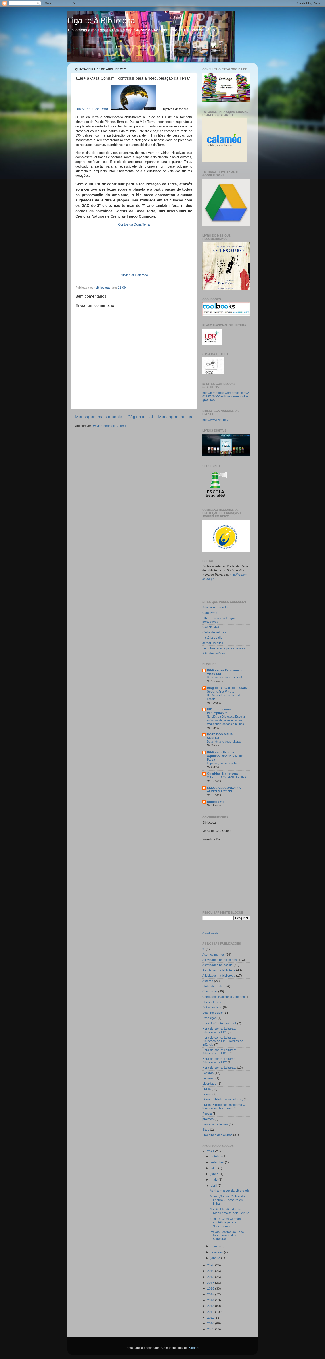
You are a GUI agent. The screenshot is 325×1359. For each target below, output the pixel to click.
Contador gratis (210, 933)
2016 (211, 1288)
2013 (211, 1306)
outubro (216, 1156)
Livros (206, 1089)
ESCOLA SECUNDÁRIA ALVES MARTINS (224, 789)
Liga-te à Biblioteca (101, 20)
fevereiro (217, 1252)
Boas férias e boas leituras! (224, 677)
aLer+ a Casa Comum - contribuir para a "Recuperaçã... (226, 1222)
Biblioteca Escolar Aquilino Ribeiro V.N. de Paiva (225, 756)
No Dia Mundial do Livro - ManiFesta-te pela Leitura (229, 1211)
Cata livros (209, 612)
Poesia (207, 1113)
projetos (208, 1119)
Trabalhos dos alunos (217, 1135)
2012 (211, 1312)
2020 (211, 1265)
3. (203, 949)
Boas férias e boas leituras (224, 741)
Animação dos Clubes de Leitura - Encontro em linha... (227, 1200)
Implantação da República (223, 763)
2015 (211, 1294)
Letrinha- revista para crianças (223, 648)
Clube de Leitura (214, 986)
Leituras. (208, 1078)
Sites (205, 1129)
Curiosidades (211, 1002)
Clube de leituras (214, 632)
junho (215, 1174)
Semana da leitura (215, 1124)
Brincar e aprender (215, 607)
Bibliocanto (215, 801)
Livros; (207, 1094)
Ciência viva (210, 627)
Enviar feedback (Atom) (109, 425)
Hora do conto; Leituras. (219, 1067)
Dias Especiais (212, 1012)
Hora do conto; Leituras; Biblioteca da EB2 (219, 1060)
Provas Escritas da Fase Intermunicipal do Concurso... (227, 1235)
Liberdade (209, 1083)
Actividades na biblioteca (219, 959)
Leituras (208, 1073)
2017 (211, 1282)
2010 (211, 1323)
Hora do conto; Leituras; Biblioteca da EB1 (219, 1030)
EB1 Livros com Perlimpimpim (219, 711)
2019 (211, 1271)
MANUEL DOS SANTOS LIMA (227, 777)
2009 (211, 1329)
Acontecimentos (213, 954)
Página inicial (140, 416)
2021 (211, 1151)
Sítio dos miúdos (214, 653)
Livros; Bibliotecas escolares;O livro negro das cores (223, 1106)
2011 (211, 1317)
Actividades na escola (217, 965)
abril (214, 1185)
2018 (211, 1277)
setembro (218, 1162)
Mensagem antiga (175, 416)
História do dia (212, 637)
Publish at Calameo (134, 275)
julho (214, 1168)
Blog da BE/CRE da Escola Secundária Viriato (227, 689)
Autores (207, 981)
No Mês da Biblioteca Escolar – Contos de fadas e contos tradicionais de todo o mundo (226, 720)
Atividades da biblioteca (218, 970)
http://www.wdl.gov (215, 419)
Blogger (194, 1347)
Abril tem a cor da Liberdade (230, 1190)
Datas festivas (212, 1007)
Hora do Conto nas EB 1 (219, 1023)
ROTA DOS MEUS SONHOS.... (220, 736)
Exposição (209, 1018)
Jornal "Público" (213, 643)
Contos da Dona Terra (134, 224)
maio (214, 1179)
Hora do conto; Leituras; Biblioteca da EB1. (219, 1051)
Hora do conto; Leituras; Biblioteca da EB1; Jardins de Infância (222, 1041)
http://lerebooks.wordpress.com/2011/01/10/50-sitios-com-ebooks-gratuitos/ (225, 396)
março (215, 1246)
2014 (211, 1300)
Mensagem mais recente (98, 416)
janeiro (216, 1258)
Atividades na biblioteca (218, 975)
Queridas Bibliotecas (223, 773)
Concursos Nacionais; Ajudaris (223, 996)
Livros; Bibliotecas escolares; (222, 1099)
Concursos (209, 991)
